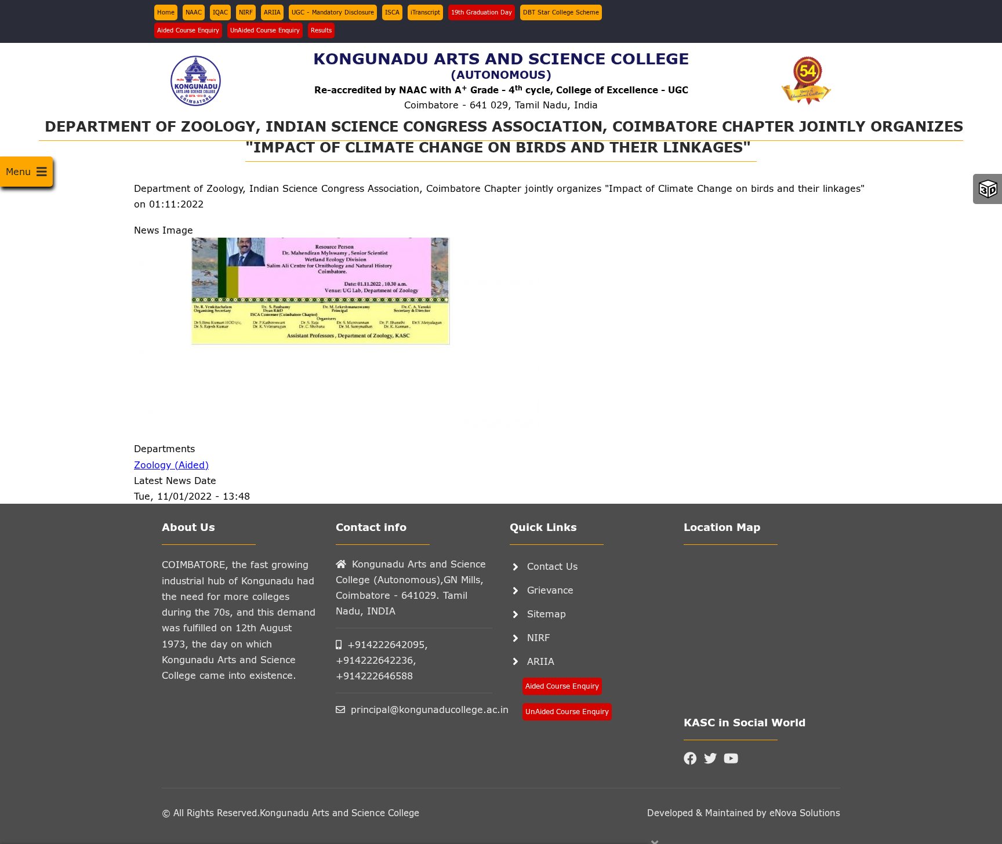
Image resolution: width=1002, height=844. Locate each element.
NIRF (246, 12)
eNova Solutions (803, 812)
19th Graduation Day (481, 12)
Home (166, 12)
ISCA (392, 12)
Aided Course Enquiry (188, 30)
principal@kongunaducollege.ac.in (421, 709)
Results (321, 30)
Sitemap (546, 613)
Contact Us (552, 566)
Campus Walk (988, 189)
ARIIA (272, 12)
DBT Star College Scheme (561, 12)
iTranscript (425, 12)
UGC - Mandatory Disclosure (333, 12)
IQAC (220, 12)
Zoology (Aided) (171, 464)
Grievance (550, 589)
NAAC (194, 12)
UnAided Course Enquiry (265, 30)
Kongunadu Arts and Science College (339, 812)
